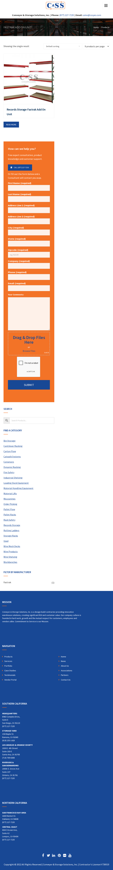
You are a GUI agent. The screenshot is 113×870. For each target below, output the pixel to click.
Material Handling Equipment (18, 488)
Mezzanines (9, 498)
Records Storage (12, 525)
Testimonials (9, 675)
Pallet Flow (9, 509)
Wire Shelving (10, 556)
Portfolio (8, 666)
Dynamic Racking (12, 467)
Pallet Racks (10, 514)
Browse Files (29, 350)
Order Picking (10, 504)
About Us (65, 666)
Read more (11, 124)
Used (6, 540)
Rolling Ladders (11, 530)
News (63, 661)
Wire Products (11, 551)
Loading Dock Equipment (16, 482)
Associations (66, 670)
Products (8, 656)
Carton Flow (10, 451)
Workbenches (10, 562)
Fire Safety (9, 472)
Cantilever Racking (13, 446)
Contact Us (65, 679)
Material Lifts (10, 493)
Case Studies (10, 670)
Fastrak (7, 582)
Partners (64, 675)
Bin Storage (9, 440)
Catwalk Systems (12, 456)
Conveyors (9, 461)
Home (63, 656)
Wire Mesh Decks (12, 546)
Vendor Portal (10, 679)
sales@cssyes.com (92, 15)
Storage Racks (11, 535)
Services (8, 661)
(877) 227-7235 (66, 15)
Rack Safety (9, 519)
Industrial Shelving (13, 477)
